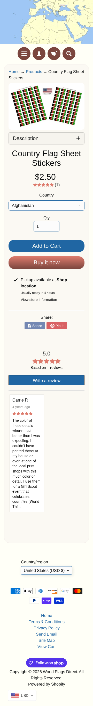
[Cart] (54, 53)
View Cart (46, 646)
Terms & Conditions (47, 622)
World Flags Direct (60, 671)
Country (46, 195)
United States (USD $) (44, 570)
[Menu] (24, 53)
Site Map (46, 640)
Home (14, 71)
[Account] (39, 53)
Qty (46, 218)
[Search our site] (69, 53)
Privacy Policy (47, 628)
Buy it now (47, 262)
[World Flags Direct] (46, 23)
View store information (39, 299)
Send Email (46, 634)
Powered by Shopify (46, 684)
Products (34, 71)
